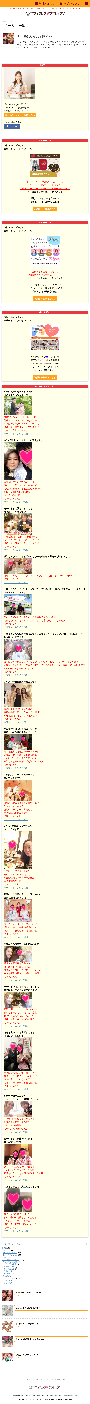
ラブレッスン (50, 1379)
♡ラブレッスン (9, 1278)
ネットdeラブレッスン (10, 1260)
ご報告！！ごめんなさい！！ (27, 1355)
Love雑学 (6, 1274)
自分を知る (8, 1280)
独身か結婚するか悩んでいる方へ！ (30, 1292)
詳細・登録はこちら (46, 209)
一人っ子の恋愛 (10, 1264)
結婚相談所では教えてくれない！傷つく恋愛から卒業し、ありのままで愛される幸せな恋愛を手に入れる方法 (45, 1395)
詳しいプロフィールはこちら (20, 115)
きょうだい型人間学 (11, 1262)
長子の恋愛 (8, 1271)
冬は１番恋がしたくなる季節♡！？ (35, 36)
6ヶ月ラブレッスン (10, 1255)
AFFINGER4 (68, 1399)
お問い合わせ (61, 1379)
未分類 (4, 1248)
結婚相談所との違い (9, 1257)
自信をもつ (8, 1283)
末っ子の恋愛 (9, 1267)
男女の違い (7, 1276)
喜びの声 (5, 1250)
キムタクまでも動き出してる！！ (29, 1308)
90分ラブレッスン (10, 1253)
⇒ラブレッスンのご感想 (16, 433)
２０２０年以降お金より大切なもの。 (30, 1339)
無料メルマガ (40, 1379)
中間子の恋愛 (9, 1269)
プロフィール (29, 1379)
